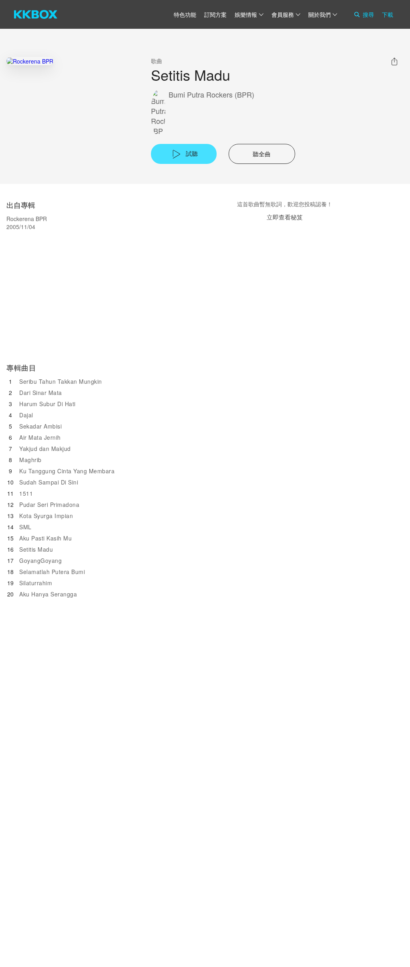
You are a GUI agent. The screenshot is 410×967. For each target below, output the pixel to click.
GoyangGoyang (40, 560)
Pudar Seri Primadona (49, 504)
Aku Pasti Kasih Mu (45, 538)
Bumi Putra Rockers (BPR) (211, 95)
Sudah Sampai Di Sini (48, 482)
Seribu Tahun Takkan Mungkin (60, 381)
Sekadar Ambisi (40, 426)
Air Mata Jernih (40, 437)
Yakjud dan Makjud (45, 449)
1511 (26, 493)
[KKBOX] (35, 14)
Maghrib (30, 460)
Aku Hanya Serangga (48, 594)
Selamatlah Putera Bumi (52, 572)
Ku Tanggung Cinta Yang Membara (67, 471)
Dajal (26, 415)
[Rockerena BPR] (29, 61)
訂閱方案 (215, 14)
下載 (387, 14)
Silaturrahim (35, 583)
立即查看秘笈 (285, 217)
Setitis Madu (36, 549)
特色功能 (185, 14)
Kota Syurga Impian (46, 516)
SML (25, 527)
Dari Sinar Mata (40, 393)
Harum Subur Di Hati (47, 404)
